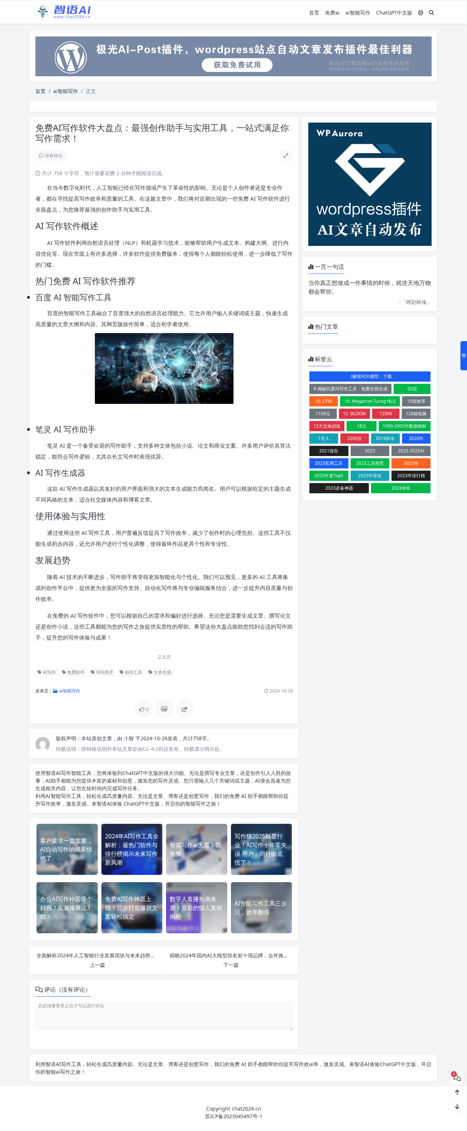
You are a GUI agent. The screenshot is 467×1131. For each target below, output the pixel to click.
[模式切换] (420, 12)
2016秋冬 (385, 438)
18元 (361, 426)
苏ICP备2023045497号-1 (233, 1116)
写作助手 (104, 672)
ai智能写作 (358, 12)
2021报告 (328, 451)
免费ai (332, 12)
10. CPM (323, 401)
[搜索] (431, 12)
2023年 (411, 463)
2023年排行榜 (411, 475)
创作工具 (133, 672)
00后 (412, 389)
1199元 (323, 413)
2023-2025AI (411, 451)
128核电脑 (416, 413)
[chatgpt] (233, 55)
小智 (129, 738)
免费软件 (75, 672)
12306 (385, 413)
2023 (370, 451)
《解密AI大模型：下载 (370, 376)
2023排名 (400, 488)
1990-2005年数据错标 (405, 426)
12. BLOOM (354, 413)
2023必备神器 (339, 488)
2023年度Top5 (328, 475)
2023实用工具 (329, 463)
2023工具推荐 (370, 463)
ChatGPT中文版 (394, 12)
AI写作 (49, 672)
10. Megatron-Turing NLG (370, 401)
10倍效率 (416, 401)
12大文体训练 (326, 426)
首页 (314, 12)
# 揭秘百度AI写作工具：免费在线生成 (350, 389)
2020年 (416, 438)
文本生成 (162, 672)
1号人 (323, 438)
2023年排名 (370, 475)
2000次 (354, 438)
